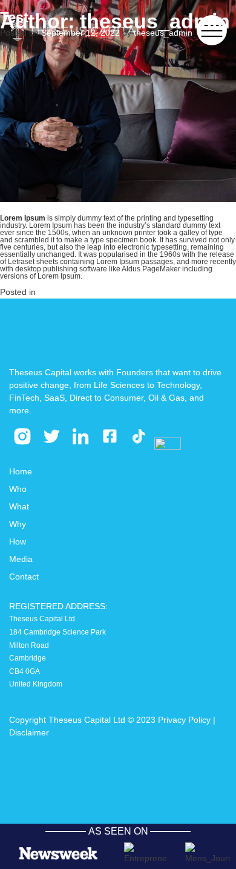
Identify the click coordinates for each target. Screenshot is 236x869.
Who (18, 489)
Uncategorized (66, 292)
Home (20, 471)
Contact (24, 576)
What (19, 506)
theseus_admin (163, 32)
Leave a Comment (129, 292)
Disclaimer (29, 732)
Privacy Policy (184, 720)
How (17, 541)
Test (14, 17)
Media (21, 559)
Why (17, 524)
